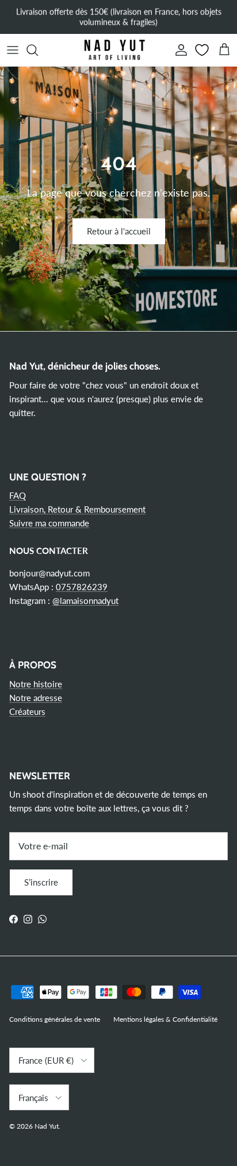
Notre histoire (35, 684)
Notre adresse (35, 697)
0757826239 (82, 587)
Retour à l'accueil (119, 231)
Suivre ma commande (49, 523)
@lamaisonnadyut (85, 600)
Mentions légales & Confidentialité (165, 1019)
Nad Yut (47, 1126)
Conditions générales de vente (54, 1019)
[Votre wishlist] (203, 50)
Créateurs (27, 711)
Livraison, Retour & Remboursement (77, 509)
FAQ (17, 495)
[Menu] (12, 50)
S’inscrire (41, 882)
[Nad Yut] (114, 50)
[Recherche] (38, 50)
